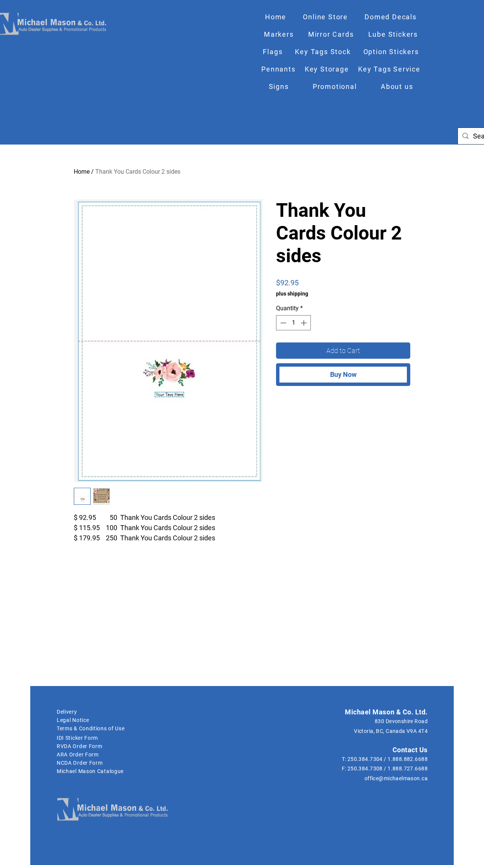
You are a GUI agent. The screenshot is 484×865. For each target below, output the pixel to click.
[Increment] (304, 323)
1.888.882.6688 (408, 759)
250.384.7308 (365, 768)
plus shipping (292, 294)
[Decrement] (282, 323)
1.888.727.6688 (408, 768)
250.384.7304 (365, 759)
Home (82, 171)
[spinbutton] (293, 323)
